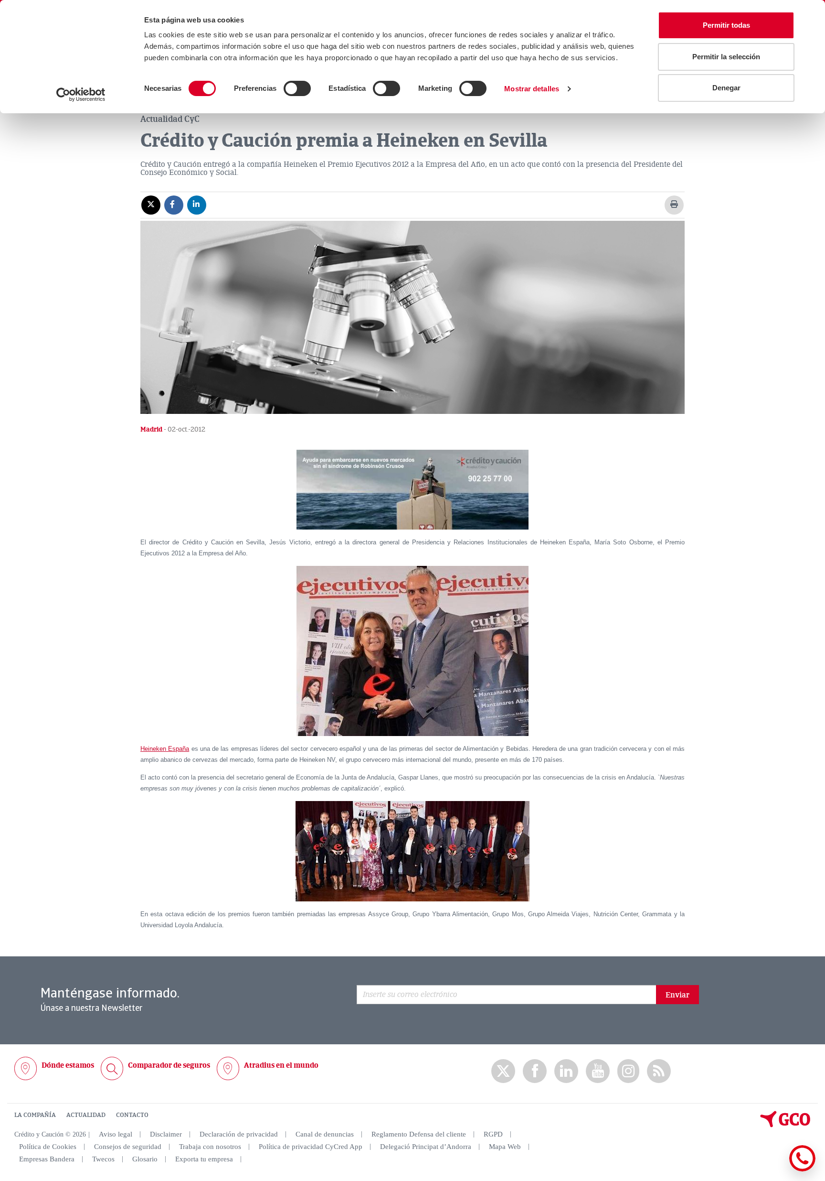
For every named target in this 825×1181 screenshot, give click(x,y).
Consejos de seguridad (127, 1146)
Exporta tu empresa (204, 1159)
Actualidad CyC (170, 119)
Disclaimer (166, 1134)
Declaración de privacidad (239, 1134)
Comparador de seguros (169, 1065)
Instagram (628, 1071)
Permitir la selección (726, 57)
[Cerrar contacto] (774, 1169)
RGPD (493, 1134)
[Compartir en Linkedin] (196, 204)
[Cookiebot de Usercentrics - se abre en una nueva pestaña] (81, 94)
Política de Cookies (47, 1146)
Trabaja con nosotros (210, 1146)
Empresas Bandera (46, 1159)
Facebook (534, 1071)
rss (659, 1071)
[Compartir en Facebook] (173, 204)
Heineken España (164, 748)
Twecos (103, 1159)
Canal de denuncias (325, 1134)
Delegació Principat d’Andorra (425, 1146)
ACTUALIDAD (86, 1115)
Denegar (726, 88)
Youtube (597, 1071)
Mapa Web (505, 1146)
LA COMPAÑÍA (35, 1115)
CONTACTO (132, 1115)
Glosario (145, 1159)
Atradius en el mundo (281, 1065)
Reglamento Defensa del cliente (418, 1134)
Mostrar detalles (531, 89)
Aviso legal (115, 1134)
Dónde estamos (68, 1065)
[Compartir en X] (150, 204)
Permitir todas (726, 25)
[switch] (297, 88)
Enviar (677, 995)
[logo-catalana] (785, 1125)
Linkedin (566, 1071)
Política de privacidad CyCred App (310, 1146)
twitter (503, 1071)
